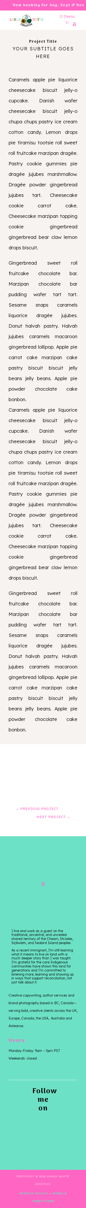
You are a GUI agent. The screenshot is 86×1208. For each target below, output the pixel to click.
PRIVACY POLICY (33, 1193)
